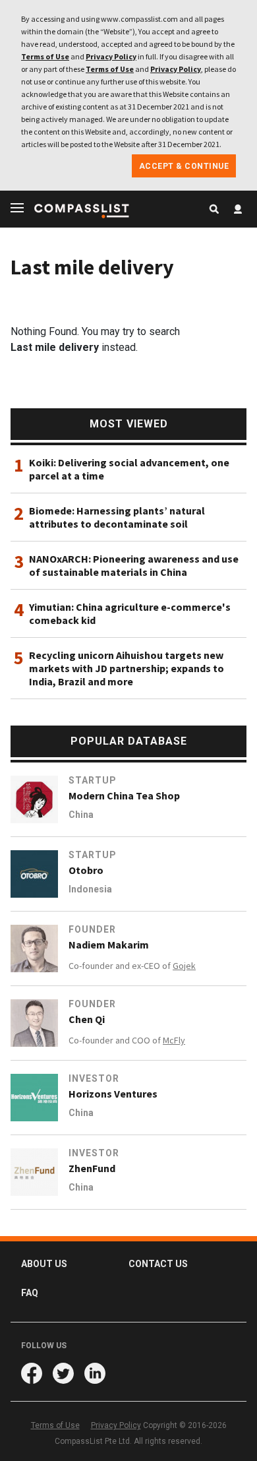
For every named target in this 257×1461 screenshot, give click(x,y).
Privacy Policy (111, 56)
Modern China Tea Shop (124, 795)
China (81, 814)
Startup (93, 780)
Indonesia (90, 889)
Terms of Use (45, 56)
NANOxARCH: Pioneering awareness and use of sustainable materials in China (134, 565)
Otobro (86, 870)
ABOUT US (44, 1264)
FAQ (29, 1293)
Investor (94, 1078)
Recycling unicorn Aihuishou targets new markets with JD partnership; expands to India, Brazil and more (126, 668)
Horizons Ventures (113, 1093)
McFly (174, 1040)
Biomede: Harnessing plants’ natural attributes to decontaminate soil (117, 517)
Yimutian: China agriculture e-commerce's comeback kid (130, 613)
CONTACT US (158, 1264)
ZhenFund (92, 1168)
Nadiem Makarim (109, 944)
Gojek (184, 966)
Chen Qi (87, 1019)
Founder (92, 929)
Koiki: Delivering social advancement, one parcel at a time (129, 469)
